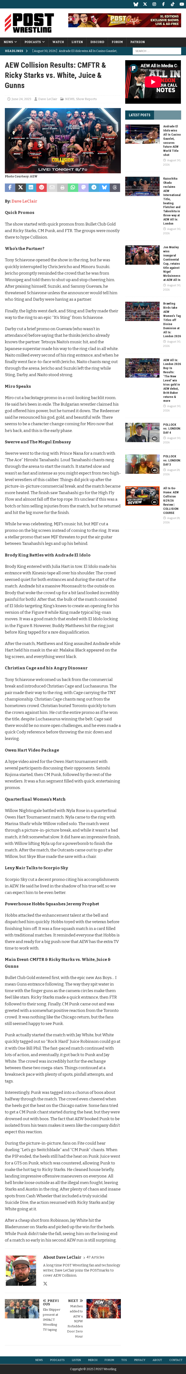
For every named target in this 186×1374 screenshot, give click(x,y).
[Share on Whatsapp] (73, 187)
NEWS (8, 42)
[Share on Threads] (115, 187)
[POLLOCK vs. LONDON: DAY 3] (142, 464)
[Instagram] (154, 4)
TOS (124, 1360)
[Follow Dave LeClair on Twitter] (45, 1284)
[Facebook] (163, 4)
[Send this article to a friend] (52, 187)
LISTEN (77, 42)
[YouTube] (182, 4)
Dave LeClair (47, 99)
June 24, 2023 (21, 99)
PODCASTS (32, 42)
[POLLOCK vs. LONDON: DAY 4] (142, 432)
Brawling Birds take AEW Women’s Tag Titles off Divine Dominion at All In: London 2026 (172, 320)
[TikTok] (172, 4)
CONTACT (175, 1360)
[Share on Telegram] (94, 187)
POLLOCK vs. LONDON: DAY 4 (172, 429)
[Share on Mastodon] (83, 187)
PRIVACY (139, 1360)
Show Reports (86, 99)
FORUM (117, 42)
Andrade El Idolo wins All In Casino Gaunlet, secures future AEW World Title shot (172, 140)
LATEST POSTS (139, 115)
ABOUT (157, 1360)
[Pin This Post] (41, 187)
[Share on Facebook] (10, 187)
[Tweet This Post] (20, 187)
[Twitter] (145, 4)
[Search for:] (157, 51)
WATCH (58, 42)
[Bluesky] (136, 4)
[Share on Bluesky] (104, 187)
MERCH (92, 1360)
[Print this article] (62, 187)
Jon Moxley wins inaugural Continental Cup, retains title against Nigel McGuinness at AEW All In (171, 263)
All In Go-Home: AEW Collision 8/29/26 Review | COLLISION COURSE (171, 500)
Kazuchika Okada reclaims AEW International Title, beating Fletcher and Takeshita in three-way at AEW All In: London (172, 201)
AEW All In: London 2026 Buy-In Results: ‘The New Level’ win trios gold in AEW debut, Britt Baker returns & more (172, 380)
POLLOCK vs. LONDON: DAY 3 (172, 460)
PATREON (137, 42)
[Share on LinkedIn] (31, 187)
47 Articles (95, 1257)
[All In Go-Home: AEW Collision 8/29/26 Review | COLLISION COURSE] (142, 496)
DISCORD (97, 42)
